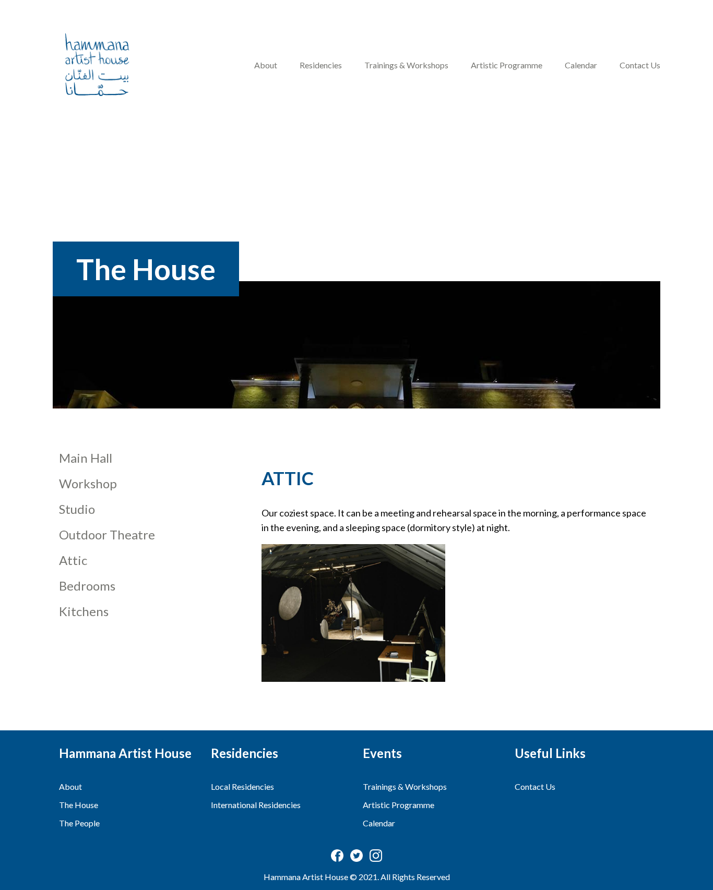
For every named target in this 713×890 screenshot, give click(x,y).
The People (79, 823)
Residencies (321, 65)
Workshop (88, 483)
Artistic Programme (506, 65)
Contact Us (640, 65)
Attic (73, 560)
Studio (77, 508)
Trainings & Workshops (406, 65)
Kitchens (84, 611)
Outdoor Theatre (107, 534)
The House (78, 805)
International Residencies (256, 805)
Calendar (581, 65)
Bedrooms (87, 585)
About (265, 65)
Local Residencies (242, 786)
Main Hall (85, 457)
